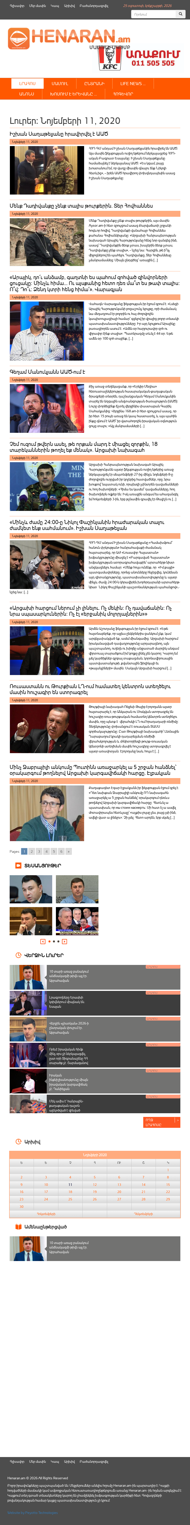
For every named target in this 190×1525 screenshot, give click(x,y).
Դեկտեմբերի (143, 1214)
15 (168, 1185)
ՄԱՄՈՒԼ (60, 83)
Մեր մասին (37, 5)
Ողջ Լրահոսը (154, 1122)
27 (119, 1199)
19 (95, 1192)
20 (119, 1192)
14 (143, 1185)
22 (168, 1192)
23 (22, 1199)
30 (22, 1207)
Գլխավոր (17, 5)
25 (70, 1199)
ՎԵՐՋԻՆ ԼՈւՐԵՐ (44, 955)
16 (22, 1192)
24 (46, 1199)
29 (168, 1199)
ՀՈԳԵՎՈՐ (123, 93)
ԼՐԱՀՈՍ (27, 83)
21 (143, 1192)
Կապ (55, 5)
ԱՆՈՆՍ (26, 93)
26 (95, 1199)
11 (70, 1185)
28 (143, 1199)
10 (46, 1185)
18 (70, 1192)
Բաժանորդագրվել (94, 5)
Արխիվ (69, 5)
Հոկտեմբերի (46, 1214)
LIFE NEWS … (133, 83)
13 (119, 1185)
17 (46, 1192)
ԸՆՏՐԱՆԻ (94, 83)
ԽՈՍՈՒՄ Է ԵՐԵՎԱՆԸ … (73, 93)
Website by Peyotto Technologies (32, 1512)
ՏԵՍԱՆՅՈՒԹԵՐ (42, 865)
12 (95, 1185)
